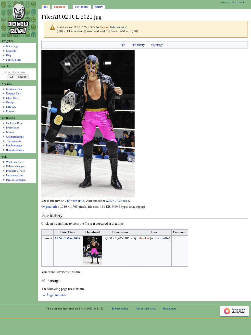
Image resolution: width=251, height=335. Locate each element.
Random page (14, 145)
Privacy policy (120, 308)
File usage (157, 45)
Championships (15, 136)
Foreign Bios (13, 93)
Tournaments (13, 141)
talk (113, 27)
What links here (15, 161)
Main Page (12, 46)
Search (5, 66)
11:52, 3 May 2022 (67, 238)
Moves (10, 132)
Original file (49, 206)
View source (81, 6)
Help (9, 55)
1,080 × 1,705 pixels (117, 200)
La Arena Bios (14, 123)
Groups (10, 102)
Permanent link (14, 175)
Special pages (13, 59)
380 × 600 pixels (74, 200)
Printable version (15, 170)
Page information (16, 179)
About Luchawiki (146, 308)
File (122, 45)
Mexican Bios (14, 89)
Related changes (15, 166)
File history (138, 45)
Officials (11, 106)
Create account (228, 1)
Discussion (59, 6)
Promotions (12, 127)
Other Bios (12, 97)
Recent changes (15, 149)
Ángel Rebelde (56, 295)
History (99, 6)
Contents (11, 50)
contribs (121, 27)
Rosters (10, 111)
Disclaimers (169, 308)
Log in (242, 1)
